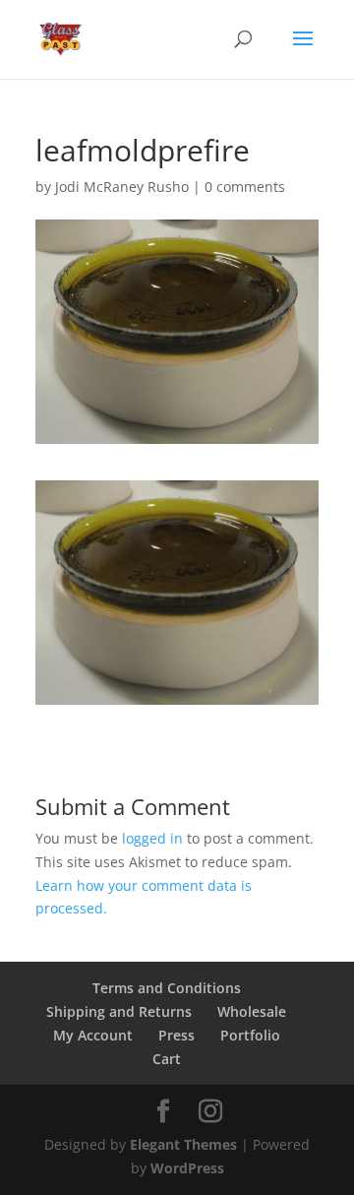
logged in (152, 838)
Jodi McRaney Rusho (122, 186)
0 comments (245, 186)
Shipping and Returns (119, 1011)
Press (176, 1035)
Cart (166, 1058)
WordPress (187, 1168)
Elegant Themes (183, 1144)
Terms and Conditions (166, 987)
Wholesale (251, 1011)
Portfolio (250, 1035)
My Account (93, 1035)
